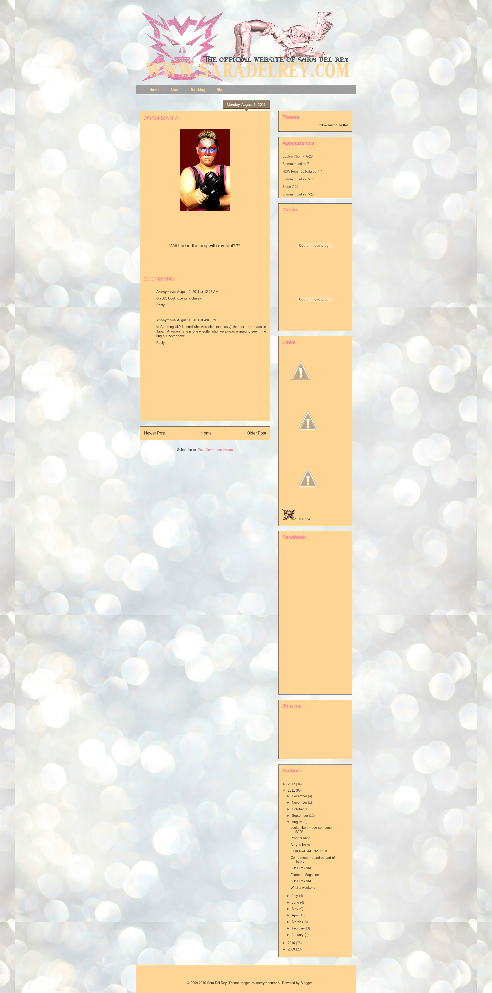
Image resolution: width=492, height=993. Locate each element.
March (297, 922)
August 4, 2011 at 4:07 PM (197, 320)
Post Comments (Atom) (215, 450)
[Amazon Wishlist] (308, 445)
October (298, 809)
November (300, 802)
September (300, 816)
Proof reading (300, 838)
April (296, 915)
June (296, 902)
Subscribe (302, 519)
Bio (219, 90)
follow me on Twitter (333, 125)
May (295, 909)
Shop (175, 90)
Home (154, 90)
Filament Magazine (305, 875)
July (295, 896)
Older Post (256, 433)
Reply (160, 305)
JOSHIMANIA (161, 118)
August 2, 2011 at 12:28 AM (197, 292)
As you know (300, 845)
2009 (292, 949)
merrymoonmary (268, 983)
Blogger (306, 983)
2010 (292, 943)
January (298, 935)
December (300, 796)
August (297, 822)
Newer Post (154, 433)
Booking (198, 90)
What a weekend (303, 887)
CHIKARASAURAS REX (309, 851)
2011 (292, 790)
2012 (292, 784)
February (299, 928)
